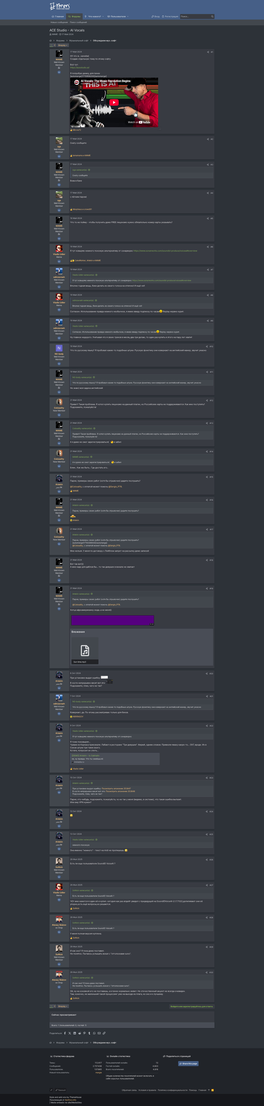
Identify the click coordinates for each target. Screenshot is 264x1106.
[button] (103, 16)
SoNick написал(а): (81, 890)
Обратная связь (129, 1090)
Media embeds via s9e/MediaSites (66, 1102)
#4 (212, 193)
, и (88, 260)
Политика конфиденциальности (172, 1090)
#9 (212, 321)
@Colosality (76, 486)
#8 (212, 295)
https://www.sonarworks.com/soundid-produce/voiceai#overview (165, 250)
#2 (212, 139)
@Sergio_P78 (115, 486)
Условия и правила (147, 1090)
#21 (211, 696)
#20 (211, 673)
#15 (211, 477)
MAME (55, 34)
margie (99, 1072)
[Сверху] (209, 1090)
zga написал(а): (79, 170)
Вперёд (61, 45)
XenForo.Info (70, 1100)
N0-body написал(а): (82, 377)
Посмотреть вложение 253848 (120, 791)
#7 (212, 269)
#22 (211, 726)
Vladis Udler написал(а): (83, 275)
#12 (211, 400)
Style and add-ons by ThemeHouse (65, 1097)
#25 (211, 834)
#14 (211, 451)
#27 (211, 885)
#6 (212, 247)
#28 (211, 917)
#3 (212, 164)
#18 (211, 560)
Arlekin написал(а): (81, 505)
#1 (212, 52)
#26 (211, 859)
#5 (212, 218)
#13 (211, 423)
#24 (211, 811)
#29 (211, 947)
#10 (211, 346)
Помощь (193, 1090)
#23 (211, 778)
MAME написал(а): (80, 457)
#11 (211, 372)
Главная (202, 1090)
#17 (211, 529)
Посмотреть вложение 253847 (116, 788)
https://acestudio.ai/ (79, 67)
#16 (211, 500)
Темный (61, 1090)
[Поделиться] (208, 52)
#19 (211, 588)
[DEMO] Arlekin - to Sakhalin (85, 755)
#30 (211, 972)
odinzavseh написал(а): (83, 300)
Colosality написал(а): (82, 428)
